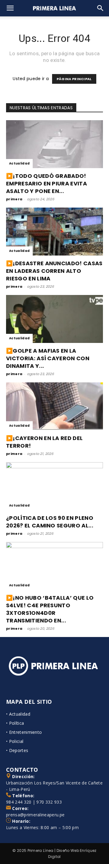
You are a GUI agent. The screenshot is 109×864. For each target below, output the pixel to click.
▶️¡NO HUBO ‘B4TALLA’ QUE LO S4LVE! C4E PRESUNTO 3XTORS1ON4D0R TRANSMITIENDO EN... (50, 609)
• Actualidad (18, 714)
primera (14, 199)
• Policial (14, 741)
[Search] (100, 8)
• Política (15, 723)
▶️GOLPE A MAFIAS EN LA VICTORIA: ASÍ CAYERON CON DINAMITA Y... (47, 358)
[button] (10, 8)
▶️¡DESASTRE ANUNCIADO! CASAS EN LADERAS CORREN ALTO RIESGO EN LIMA (54, 270)
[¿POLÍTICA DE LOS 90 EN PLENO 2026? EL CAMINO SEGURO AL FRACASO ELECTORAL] (54, 486)
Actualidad (19, 163)
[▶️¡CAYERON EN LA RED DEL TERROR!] (54, 406)
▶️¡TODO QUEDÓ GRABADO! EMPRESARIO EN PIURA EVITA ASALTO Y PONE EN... (46, 183)
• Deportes (17, 750)
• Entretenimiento (24, 732)
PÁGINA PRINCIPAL (74, 78)
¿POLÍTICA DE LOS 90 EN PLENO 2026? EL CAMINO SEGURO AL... (49, 521)
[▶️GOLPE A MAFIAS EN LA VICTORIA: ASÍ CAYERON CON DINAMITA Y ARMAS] (54, 319)
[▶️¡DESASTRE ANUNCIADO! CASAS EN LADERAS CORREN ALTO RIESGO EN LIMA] (54, 232)
